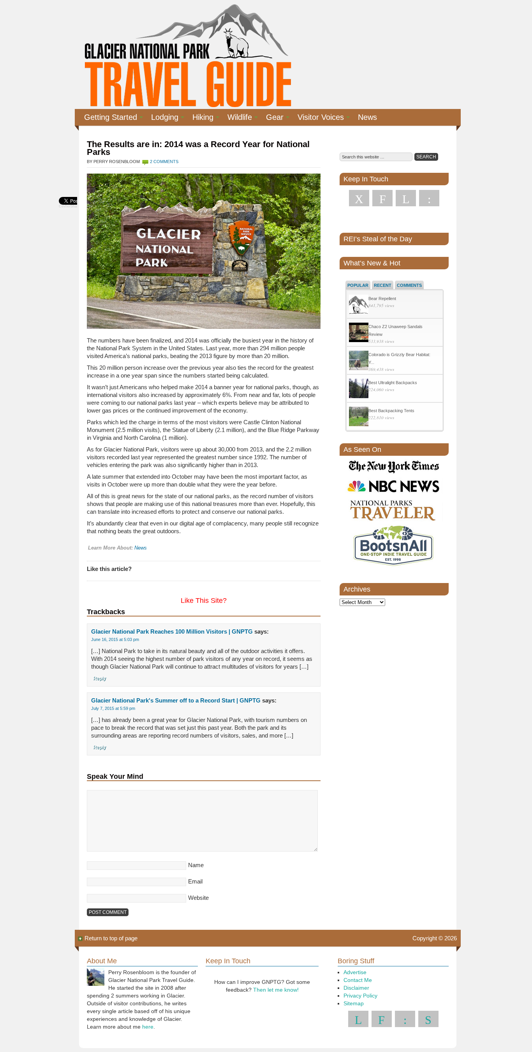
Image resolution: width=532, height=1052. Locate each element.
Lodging (161, 118)
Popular (357, 285)
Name (196, 865)
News (367, 117)
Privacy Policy (360, 995)
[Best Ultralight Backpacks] (358, 389)
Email (195, 881)
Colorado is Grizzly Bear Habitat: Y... (399, 358)
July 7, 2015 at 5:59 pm (113, 708)
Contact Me (358, 980)
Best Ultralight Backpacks (392, 382)
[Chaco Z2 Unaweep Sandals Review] (358, 333)
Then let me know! (276, 990)
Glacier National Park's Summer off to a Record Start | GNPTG (176, 700)
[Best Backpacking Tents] (358, 417)
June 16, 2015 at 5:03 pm (115, 639)
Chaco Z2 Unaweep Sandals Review (395, 330)
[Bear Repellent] (358, 305)
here (147, 1027)
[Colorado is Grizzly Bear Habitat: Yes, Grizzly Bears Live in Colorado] (358, 361)
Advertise (355, 972)
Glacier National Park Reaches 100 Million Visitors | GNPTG (172, 631)
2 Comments (164, 161)
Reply (99, 678)
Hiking (199, 118)
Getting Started (107, 118)
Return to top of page (111, 938)
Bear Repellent (382, 298)
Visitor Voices (317, 118)
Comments (409, 285)
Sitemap (354, 1003)
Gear (272, 118)
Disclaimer (356, 988)
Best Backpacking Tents (391, 410)
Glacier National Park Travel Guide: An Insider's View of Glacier (187, 54)
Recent (382, 285)
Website (198, 897)
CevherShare (69, 206)
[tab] (357, 285)
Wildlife (236, 118)
